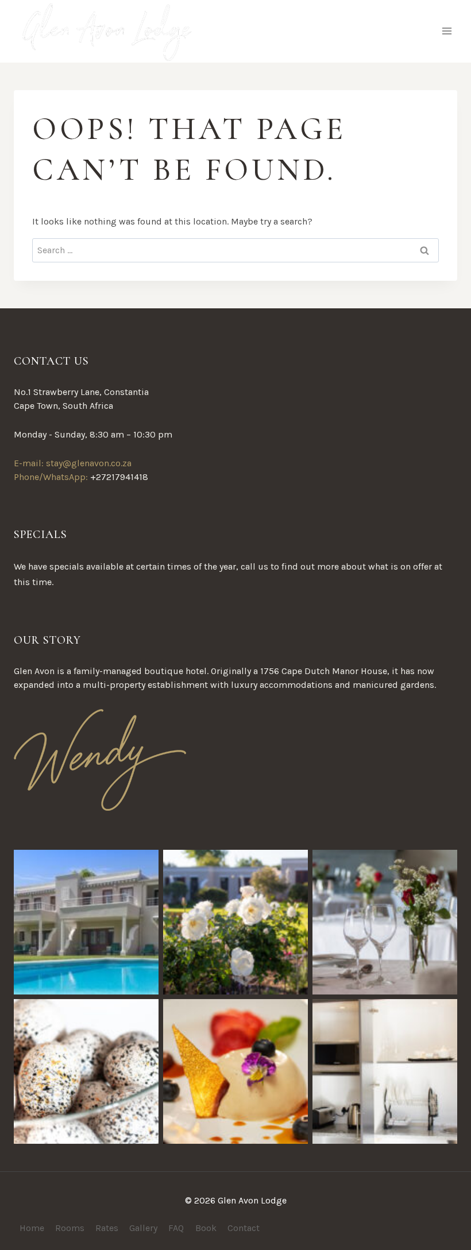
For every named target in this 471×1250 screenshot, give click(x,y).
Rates (106, 1227)
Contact (243, 1227)
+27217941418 (119, 476)
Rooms (69, 1227)
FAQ (176, 1227)
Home (32, 1227)
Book (206, 1227)
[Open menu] (446, 31)
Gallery (143, 1227)
